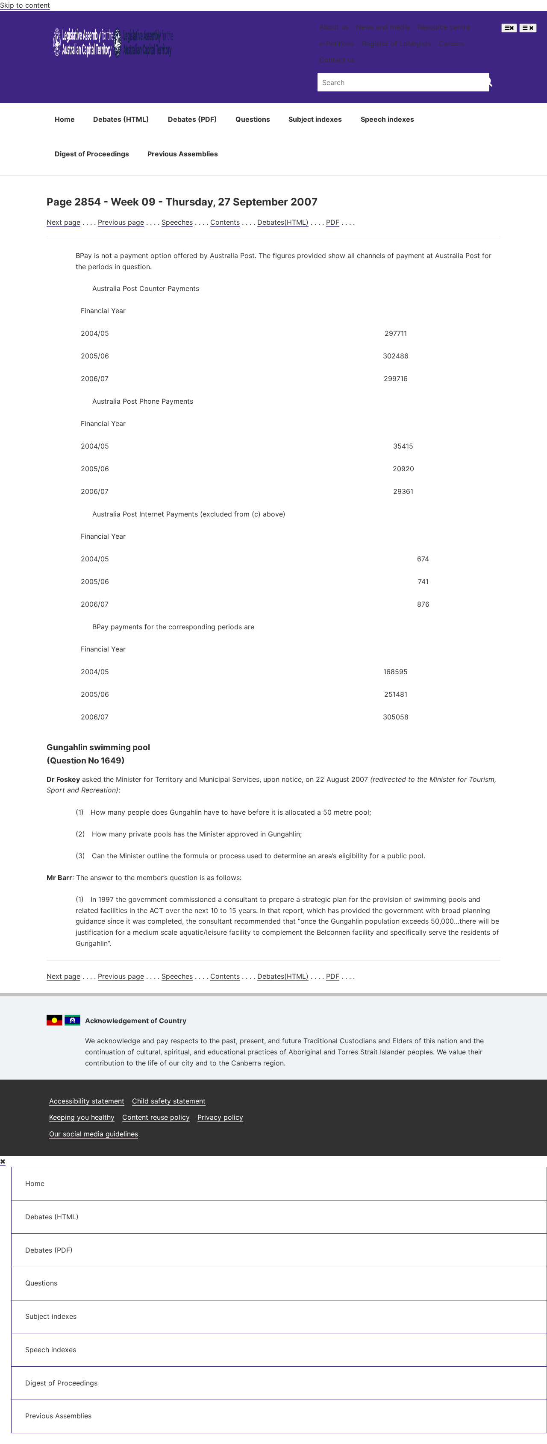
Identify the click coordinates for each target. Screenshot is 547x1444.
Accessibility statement (86, 1101)
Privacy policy (220, 1117)
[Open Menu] (509, 27)
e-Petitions (336, 43)
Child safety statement (169, 1101)
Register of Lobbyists (396, 43)
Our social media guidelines (93, 1134)
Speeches (177, 222)
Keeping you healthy (82, 1117)
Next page (63, 222)
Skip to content (25, 5)
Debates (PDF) (192, 119)
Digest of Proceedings (92, 154)
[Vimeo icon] (491, 1097)
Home (65, 119)
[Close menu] (3, 1161)
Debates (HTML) (121, 119)
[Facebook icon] (450, 1097)
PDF (332, 222)
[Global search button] (487, 81)
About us (333, 27)
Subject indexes (315, 119)
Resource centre (444, 27)
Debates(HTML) (283, 222)
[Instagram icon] (428, 1097)
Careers (451, 43)
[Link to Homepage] (113, 44)
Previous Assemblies (182, 154)
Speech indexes (387, 119)
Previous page (121, 222)
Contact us (337, 60)
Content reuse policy (156, 1117)
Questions (252, 119)
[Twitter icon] (470, 1097)
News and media (383, 27)
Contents (225, 222)
